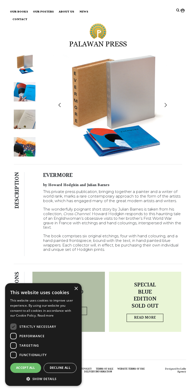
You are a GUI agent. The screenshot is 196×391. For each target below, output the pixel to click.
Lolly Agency (181, 370)
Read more (145, 318)
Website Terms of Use (131, 369)
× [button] (76, 289)
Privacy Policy (82, 369)
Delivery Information (98, 371)
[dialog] (43, 334)
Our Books (19, 11)
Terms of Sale (104, 369)
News (83, 11)
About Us (66, 11)
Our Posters (43, 11)
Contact (20, 19)
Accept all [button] (25, 368)
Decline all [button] (60, 368)
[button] (43, 378)
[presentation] (59, 106)
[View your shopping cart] (183, 10)
